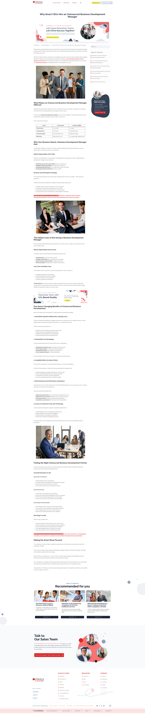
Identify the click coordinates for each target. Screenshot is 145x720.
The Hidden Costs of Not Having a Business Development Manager (100, 67)
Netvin (86, 710)
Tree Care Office (66, 710)
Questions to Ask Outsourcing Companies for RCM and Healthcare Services (71, 605)
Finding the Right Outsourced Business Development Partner (99, 77)
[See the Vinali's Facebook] (99, 706)
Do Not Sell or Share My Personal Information (83, 705)
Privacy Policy (62, 705)
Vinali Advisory (97, 710)
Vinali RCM (77, 710)
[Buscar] (81, 3)
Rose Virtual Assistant (52, 710)
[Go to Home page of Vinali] (38, 2)
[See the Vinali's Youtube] (103, 706)
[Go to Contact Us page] (72, 41)
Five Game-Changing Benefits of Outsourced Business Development (100, 72)
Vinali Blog (36, 45)
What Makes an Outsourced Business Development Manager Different (99, 56)
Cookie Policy (69, 705)
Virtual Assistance (45, 45)
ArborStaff (108, 710)
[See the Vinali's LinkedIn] (101, 706)
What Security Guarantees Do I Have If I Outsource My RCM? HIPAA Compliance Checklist (97, 605)
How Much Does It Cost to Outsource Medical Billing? (44, 604)
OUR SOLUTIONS (56, 2)
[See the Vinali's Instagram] (97, 706)
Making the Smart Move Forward (98, 81)
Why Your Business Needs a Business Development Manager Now (99, 61)
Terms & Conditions (53, 705)
